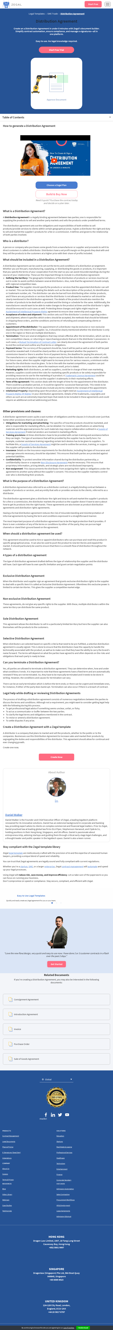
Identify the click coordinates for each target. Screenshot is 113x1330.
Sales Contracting (62, 1194)
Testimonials (7, 1211)
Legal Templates (37, 13)
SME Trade (52, 13)
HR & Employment (63, 1205)
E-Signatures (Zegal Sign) (11, 1152)
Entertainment (61, 1169)
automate (92, 866)
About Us (5, 1169)
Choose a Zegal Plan (57, 185)
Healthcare (60, 1158)
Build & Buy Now (56, 194)
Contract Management (10, 1136)
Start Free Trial (56, 49)
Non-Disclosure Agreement (54, 462)
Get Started (56, 964)
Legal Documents (8, 1141)
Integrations (6, 1158)
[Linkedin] (56, 801)
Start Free (93, 4)
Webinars (5, 1200)
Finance (59, 1174)
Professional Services (64, 1152)
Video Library (7, 1194)
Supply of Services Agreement (36, 444)
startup (24, 866)
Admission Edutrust (63, 1216)
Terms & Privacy (8, 1180)
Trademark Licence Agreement (80, 375)
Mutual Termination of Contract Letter (37, 342)
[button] (52, 903)
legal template (16, 852)
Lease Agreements (63, 1211)
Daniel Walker (13, 815)
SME (31, 866)
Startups (59, 1141)
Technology (60, 1163)
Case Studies (7, 1205)
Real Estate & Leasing (64, 1147)
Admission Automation (65, 1189)
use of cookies (68, 1328)
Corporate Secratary (63, 1180)
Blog (4, 1189)
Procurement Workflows (65, 1200)
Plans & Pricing (7, 1147)
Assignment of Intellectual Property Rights (26, 311)
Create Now (56, 757)
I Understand (83, 1328)
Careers (5, 1174)
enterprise (49, 866)
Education (60, 1136)
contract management (72, 866)
